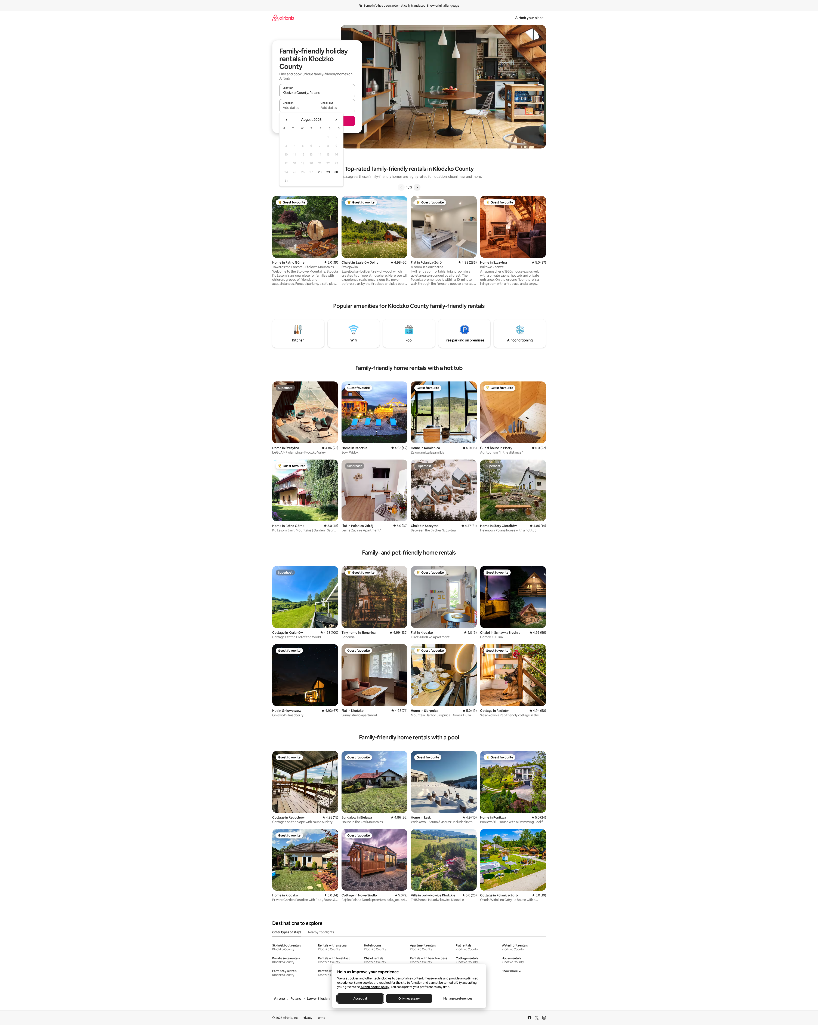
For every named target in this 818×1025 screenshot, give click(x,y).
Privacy (307, 1018)
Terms (320, 1018)
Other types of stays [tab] (286, 932)
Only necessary (409, 998)
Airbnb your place (529, 18)
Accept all (360, 998)
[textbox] (298, 107)
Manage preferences (457, 998)
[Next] (417, 187)
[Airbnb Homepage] (283, 18)
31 (286, 181)
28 (319, 172)
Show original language (443, 5)
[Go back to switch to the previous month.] (286, 120)
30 (336, 172)
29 (328, 172)
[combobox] (317, 92)
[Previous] (401, 187)
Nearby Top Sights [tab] (321, 932)
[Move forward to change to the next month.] (336, 120)
